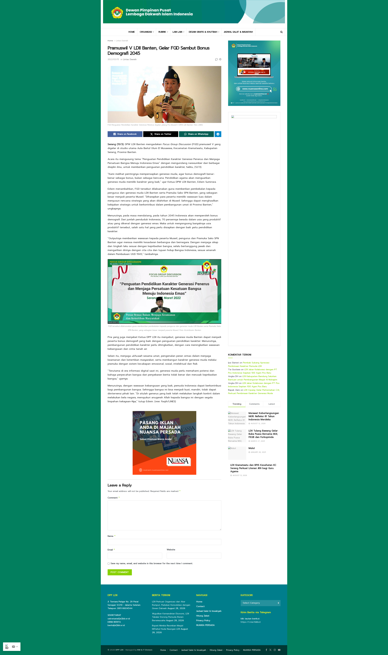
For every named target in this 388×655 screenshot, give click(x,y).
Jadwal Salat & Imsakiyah (208, 611)
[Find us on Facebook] (266, 650)
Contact (200, 606)
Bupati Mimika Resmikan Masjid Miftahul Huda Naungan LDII (167, 627)
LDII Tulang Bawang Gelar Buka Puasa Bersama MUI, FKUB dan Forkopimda (263, 434)
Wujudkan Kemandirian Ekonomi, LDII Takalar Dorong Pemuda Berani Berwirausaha (170, 617)
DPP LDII (119, 649)
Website (171, 549)
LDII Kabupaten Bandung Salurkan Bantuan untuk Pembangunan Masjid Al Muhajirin (252, 378)
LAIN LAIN (177, 32)
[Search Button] (281, 32)
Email (111, 549)
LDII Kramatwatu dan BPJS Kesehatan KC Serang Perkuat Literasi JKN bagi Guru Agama (253, 468)
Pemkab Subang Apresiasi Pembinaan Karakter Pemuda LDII (248, 364)
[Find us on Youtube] (279, 650)
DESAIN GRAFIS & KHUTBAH (203, 32)
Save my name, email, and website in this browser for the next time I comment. (152, 563)
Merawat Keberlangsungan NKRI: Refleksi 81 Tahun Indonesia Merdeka (264, 416)
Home (110, 40)
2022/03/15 (113, 59)
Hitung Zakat (202, 615)
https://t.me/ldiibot (251, 622)
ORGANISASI (146, 32)
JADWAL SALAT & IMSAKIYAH (238, 32)
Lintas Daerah (122, 40)
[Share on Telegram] (218, 134)
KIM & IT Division (144, 649)
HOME (132, 32)
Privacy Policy (203, 620)
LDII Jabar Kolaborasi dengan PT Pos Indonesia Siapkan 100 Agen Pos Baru (252, 371)
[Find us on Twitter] (270, 650)
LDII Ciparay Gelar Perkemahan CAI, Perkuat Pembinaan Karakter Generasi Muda (254, 391)
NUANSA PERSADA (205, 625)
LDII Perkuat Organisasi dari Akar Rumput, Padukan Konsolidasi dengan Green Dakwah (171, 605)
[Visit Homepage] (194, 14)
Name (112, 536)
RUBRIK (162, 32)
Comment (114, 497)
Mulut (252, 448)
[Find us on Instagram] (275, 650)
